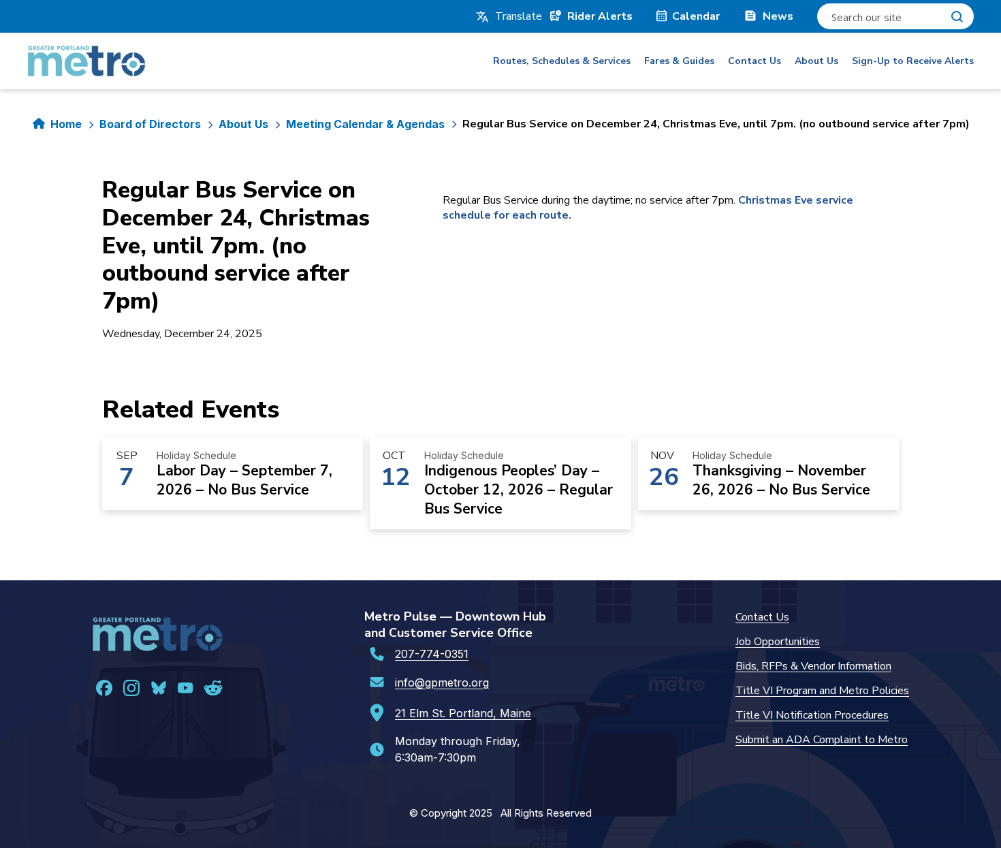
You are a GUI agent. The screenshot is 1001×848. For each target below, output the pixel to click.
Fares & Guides (679, 60)
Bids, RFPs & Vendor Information (813, 666)
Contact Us (754, 60)
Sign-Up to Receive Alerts (913, 60)
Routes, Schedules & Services (562, 60)
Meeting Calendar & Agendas (365, 124)
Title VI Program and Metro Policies (822, 690)
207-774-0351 (431, 654)
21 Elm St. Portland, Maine (463, 713)
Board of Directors (150, 124)
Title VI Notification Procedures (812, 715)
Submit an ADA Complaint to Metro (821, 739)
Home (66, 124)
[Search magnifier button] (957, 16)
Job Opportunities (777, 641)
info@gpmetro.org (442, 682)
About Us (816, 60)
